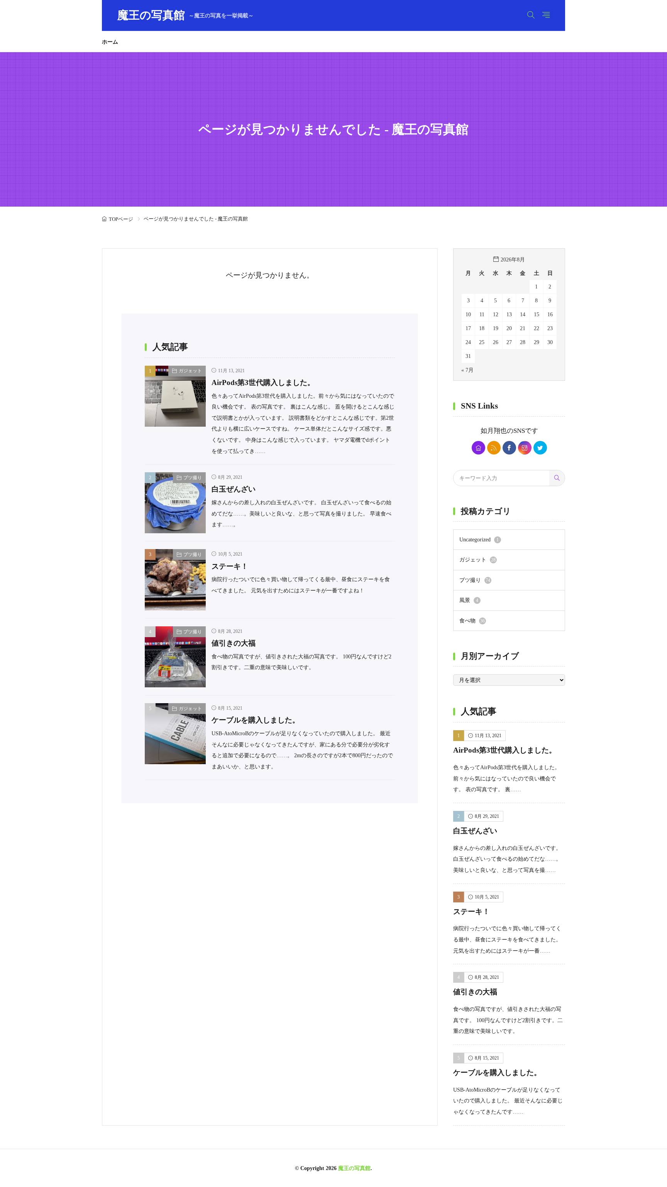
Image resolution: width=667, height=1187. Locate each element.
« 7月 (467, 370)
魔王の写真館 (185, 15)
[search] (557, 478)
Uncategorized (479, 539)
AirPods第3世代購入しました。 (263, 382)
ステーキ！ (230, 566)
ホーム (110, 42)
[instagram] (525, 447)
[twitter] (540, 447)
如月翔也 (494, 430)
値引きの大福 (234, 643)
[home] (478, 447)
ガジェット (190, 370)
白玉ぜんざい (234, 489)
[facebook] (509, 447)
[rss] (494, 447)
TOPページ (121, 219)
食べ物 (472, 620)
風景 (468, 600)
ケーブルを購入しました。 (256, 720)
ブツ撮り (192, 477)
